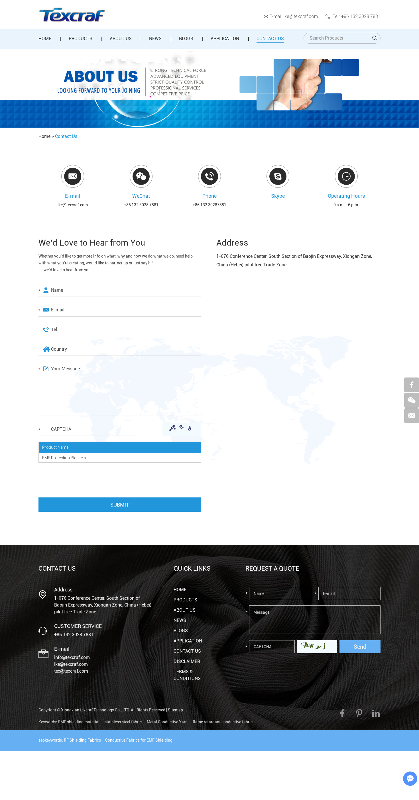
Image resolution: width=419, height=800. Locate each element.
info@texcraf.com (72, 657)
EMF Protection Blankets (64, 457)
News (155, 38)
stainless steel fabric (123, 722)
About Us (121, 38)
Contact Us (270, 38)
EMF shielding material (78, 722)
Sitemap (175, 710)
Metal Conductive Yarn (167, 722)
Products (80, 38)
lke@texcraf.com (301, 16)
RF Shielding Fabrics (82, 740)
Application (225, 38)
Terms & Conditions (187, 675)
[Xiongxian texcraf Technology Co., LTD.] (71, 14)
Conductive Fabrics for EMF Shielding (138, 740)
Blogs (186, 38)
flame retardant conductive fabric (223, 722)
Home (44, 38)
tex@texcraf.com (71, 671)
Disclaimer (187, 661)
